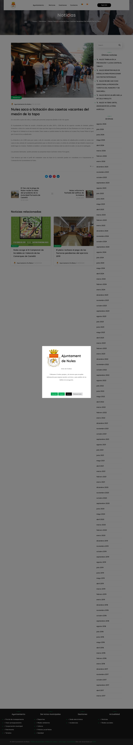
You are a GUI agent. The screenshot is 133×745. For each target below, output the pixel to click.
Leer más (54, 394)
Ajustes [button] (69, 394)
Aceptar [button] (61, 394)
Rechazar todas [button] (77, 394)
